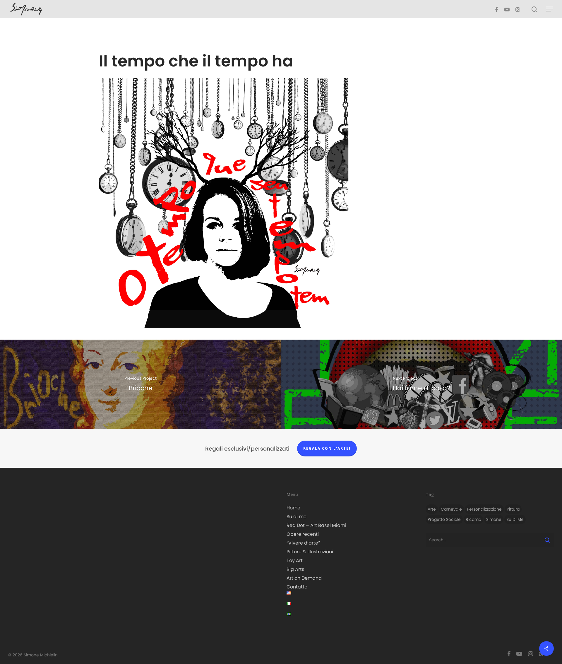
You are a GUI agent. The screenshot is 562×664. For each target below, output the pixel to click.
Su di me (296, 516)
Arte (432, 509)
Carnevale (451, 509)
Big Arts (295, 569)
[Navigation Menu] (549, 9)
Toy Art (295, 560)
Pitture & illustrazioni (310, 551)
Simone (493, 519)
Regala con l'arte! (327, 448)
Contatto (297, 586)
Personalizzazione (484, 509)
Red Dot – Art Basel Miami (316, 525)
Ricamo (473, 519)
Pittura (513, 509)
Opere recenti (303, 534)
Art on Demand (304, 578)
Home (293, 507)
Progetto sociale (444, 519)
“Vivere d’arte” (303, 543)
